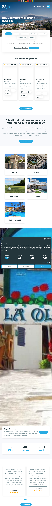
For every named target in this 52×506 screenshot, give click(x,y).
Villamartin (7, 79)
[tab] (25, 499)
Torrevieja (23, 79)
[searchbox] (11, 43)
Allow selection (26, 266)
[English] (21, 1)
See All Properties (26, 108)
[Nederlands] (19, 1)
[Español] (30, 1)
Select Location (22, 40)
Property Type (36, 40)
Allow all (42, 266)
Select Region (8, 40)
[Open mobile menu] (48, 6)
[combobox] (11, 43)
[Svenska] (33, 1)
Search (34, 48)
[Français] (24, 1)
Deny (9, 266)
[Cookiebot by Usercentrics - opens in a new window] (45, 239)
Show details (45, 262)
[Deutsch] (26, 1)
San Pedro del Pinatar (40, 80)
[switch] (19, 258)
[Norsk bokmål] (28, 1)
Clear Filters (24, 47)
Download (43, 432)
